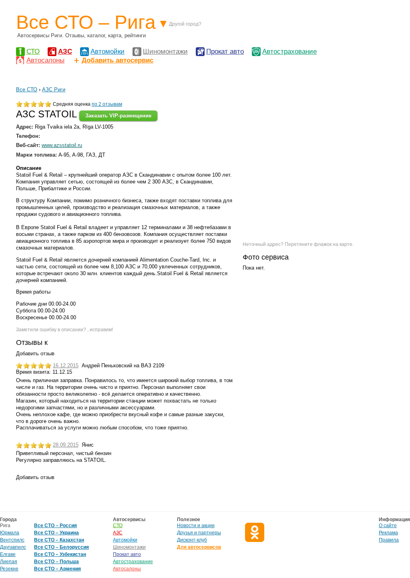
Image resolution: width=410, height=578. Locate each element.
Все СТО (26, 90)
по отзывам (107, 104)
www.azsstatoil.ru (62, 145)
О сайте (388, 525)
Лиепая (8, 561)
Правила (389, 540)
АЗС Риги (53, 90)
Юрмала (9, 533)
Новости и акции (196, 525)
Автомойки (107, 51)
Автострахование (289, 51)
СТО (33, 51)
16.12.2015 (65, 366)
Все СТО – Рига (86, 22)
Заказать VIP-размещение (118, 116)
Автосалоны (45, 60)
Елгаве (8, 554)
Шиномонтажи (165, 51)
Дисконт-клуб (192, 540)
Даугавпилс (13, 547)
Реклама (388, 533)
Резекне (9, 569)
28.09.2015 (65, 445)
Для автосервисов (199, 547)
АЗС (65, 51)
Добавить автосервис (117, 60)
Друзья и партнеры (199, 533)
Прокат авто (225, 51)
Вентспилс (12, 540)
